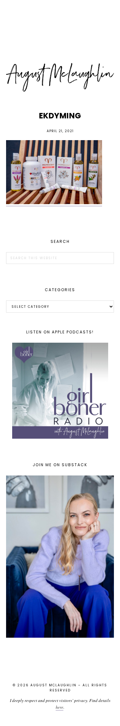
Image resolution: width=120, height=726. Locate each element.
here (59, 707)
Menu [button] (60, 13)
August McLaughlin (60, 77)
